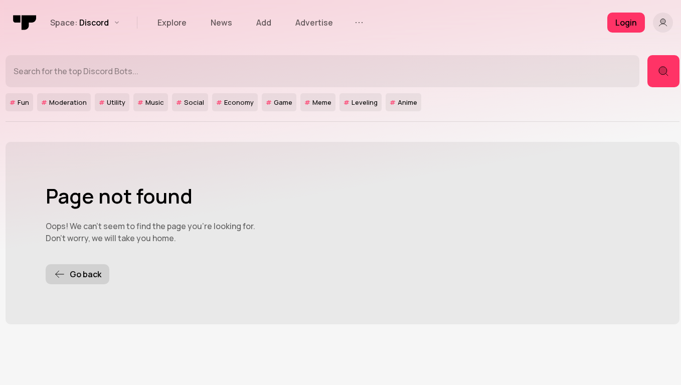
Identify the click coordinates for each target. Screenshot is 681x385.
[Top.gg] (25, 23)
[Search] (663, 71)
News (221, 22)
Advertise (314, 22)
